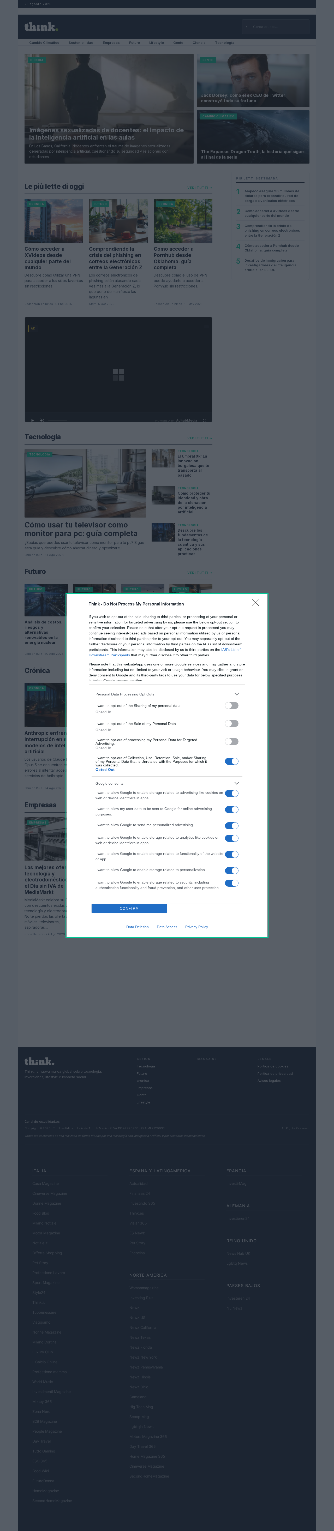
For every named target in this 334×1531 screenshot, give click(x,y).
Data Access (167, 927)
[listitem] (167, 694)
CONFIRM (129, 908)
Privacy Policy (196, 927)
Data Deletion (137, 927)
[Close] (257, 604)
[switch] (231, 705)
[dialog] (167, 765)
